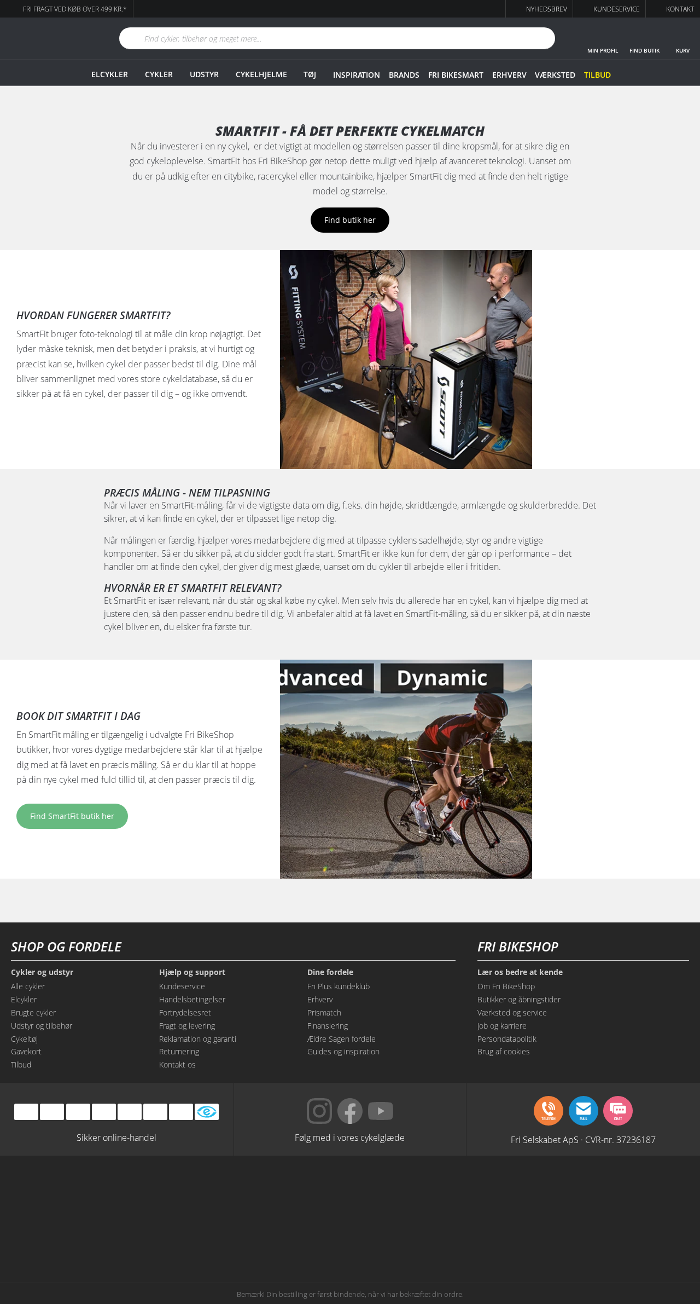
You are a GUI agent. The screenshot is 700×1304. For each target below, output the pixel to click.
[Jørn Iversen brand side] (594, 1234)
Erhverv (509, 75)
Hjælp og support (192, 972)
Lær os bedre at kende (520, 972)
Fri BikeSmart (455, 75)
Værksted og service (512, 1012)
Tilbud (597, 75)
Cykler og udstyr (42, 972)
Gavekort (26, 1051)
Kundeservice (182, 986)
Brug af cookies (503, 1051)
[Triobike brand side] (399, 1234)
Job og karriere (502, 1025)
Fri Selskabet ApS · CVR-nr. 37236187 (583, 1139)
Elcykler (109, 74)
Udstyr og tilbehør (41, 1025)
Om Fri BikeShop (506, 986)
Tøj (310, 74)
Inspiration (356, 75)
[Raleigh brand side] (496, 1234)
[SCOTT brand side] (399, 1192)
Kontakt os (177, 1064)
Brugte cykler (33, 1012)
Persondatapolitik (506, 1039)
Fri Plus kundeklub (338, 986)
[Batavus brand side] (106, 1192)
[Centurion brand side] (594, 1192)
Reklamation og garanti (197, 1039)
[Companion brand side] (106, 1234)
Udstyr (204, 74)
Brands (404, 75)
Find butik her (350, 220)
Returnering (179, 1051)
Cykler (159, 74)
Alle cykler (28, 986)
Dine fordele (330, 972)
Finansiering (327, 1025)
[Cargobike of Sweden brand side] (301, 1234)
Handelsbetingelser (192, 999)
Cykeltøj (24, 1039)
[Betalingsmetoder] (104, 1112)
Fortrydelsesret (185, 1012)
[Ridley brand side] (204, 1234)
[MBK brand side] (204, 1192)
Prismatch (324, 1012)
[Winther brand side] (301, 1192)
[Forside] (46, 39)
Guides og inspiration (343, 1051)
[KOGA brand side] (496, 1192)
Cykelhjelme (261, 74)
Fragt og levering (187, 1025)
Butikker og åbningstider (519, 999)
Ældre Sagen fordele (341, 1039)
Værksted (555, 75)
